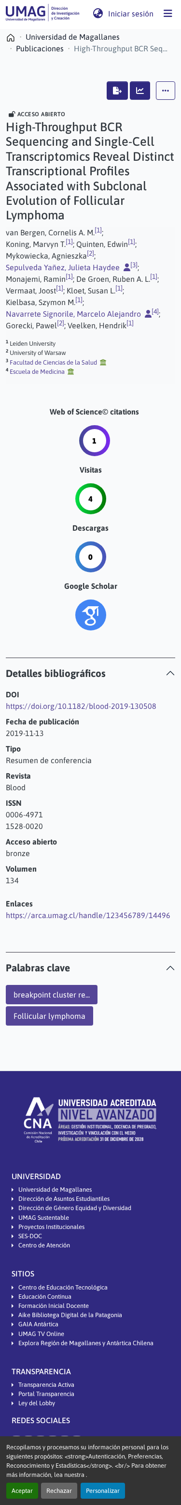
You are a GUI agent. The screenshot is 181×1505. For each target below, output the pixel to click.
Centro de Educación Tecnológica (63, 1287)
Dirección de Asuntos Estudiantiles (64, 1198)
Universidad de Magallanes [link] (73, 36)
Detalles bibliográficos (56, 673)
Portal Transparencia (46, 1394)
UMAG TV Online (41, 1333)
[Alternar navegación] (168, 13)
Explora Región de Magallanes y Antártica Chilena (85, 1343)
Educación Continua (44, 1296)
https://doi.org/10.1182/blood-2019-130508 (81, 706)
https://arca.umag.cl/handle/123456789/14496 (88, 915)
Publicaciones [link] (40, 48)
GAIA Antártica (38, 1324)
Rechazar (59, 1490)
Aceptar (22, 1490)
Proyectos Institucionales (51, 1226)
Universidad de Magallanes (55, 1189)
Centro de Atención (44, 1245)
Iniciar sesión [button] (131, 13)
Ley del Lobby (36, 1403)
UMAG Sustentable (43, 1217)
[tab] (90, 673)
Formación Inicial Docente (53, 1305)
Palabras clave (38, 967)
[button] (42, 13)
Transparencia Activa (46, 1384)
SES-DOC (30, 1236)
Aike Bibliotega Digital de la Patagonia (70, 1315)
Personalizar (103, 1490)
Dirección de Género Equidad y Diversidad (74, 1208)
